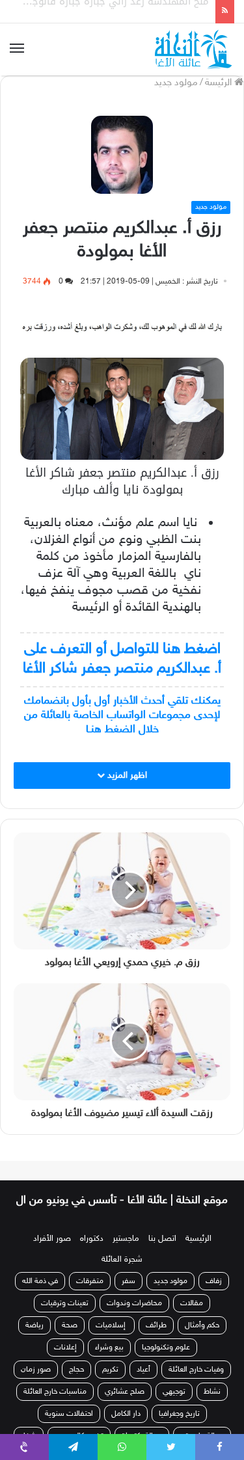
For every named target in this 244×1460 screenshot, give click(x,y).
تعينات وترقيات (64, 1317)
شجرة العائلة (122, 1274)
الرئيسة (219, 82)
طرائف (156, 1339)
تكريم (110, 1383)
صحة (69, 1339)
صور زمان (36, 1383)
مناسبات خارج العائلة (55, 1406)
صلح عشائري (124, 1406)
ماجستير (126, 1253)
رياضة (34, 1339)
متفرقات (89, 1295)
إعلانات (65, 1361)
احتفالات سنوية (69, 1428)
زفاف (214, 1295)
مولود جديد (176, 82)
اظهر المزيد (126, 775)
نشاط (212, 1406)
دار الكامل (126, 1428)
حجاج (76, 1383)
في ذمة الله (40, 1295)
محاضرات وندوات (134, 1317)
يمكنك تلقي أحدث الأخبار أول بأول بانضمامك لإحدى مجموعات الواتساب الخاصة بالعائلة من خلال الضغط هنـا (122, 715)
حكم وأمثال (202, 1339)
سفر (128, 1295)
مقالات (191, 1317)
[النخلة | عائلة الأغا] (194, 49)
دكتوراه (91, 1253)
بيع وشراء (109, 1361)
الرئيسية (198, 1253)
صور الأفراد (52, 1253)
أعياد (143, 1383)
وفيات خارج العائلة (196, 1383)
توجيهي (174, 1406)
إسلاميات (112, 1339)
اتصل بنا (162, 1253)
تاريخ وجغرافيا (179, 1428)
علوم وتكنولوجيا (166, 1361)
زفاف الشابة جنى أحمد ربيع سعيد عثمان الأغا (112, 17)
